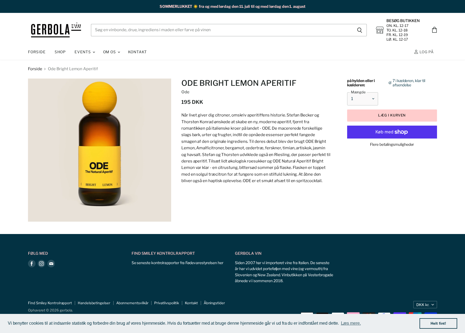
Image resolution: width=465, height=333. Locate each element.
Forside (37, 52)
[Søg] (360, 30)
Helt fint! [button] (438, 323)
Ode (185, 92)
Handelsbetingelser (94, 303)
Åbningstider (214, 303)
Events (83, 52)
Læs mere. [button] (351, 323)
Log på (426, 52)
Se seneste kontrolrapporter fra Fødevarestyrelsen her (177, 262)
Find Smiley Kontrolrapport (50, 303)
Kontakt (137, 52)
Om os (110, 52)
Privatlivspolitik (166, 303)
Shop (60, 52)
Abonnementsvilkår (132, 303)
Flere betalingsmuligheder (392, 144)
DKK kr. (422, 304)
